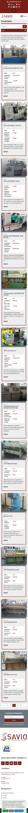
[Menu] (21, 16)
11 (7, 705)
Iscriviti (14, 720)
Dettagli (6, 96)
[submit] (25, 26)
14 (17, 705)
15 (20, 705)
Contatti (5, 795)
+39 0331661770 (5, 779)
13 (14, 705)
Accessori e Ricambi (8, 793)
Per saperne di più (19, 810)
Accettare (5, 810)
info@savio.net (5, 783)
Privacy (5, 797)
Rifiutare (11, 810)
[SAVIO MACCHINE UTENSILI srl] (14, 736)
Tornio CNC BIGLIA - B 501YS (12, 125)
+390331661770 (15, 2)
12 (10, 705)
